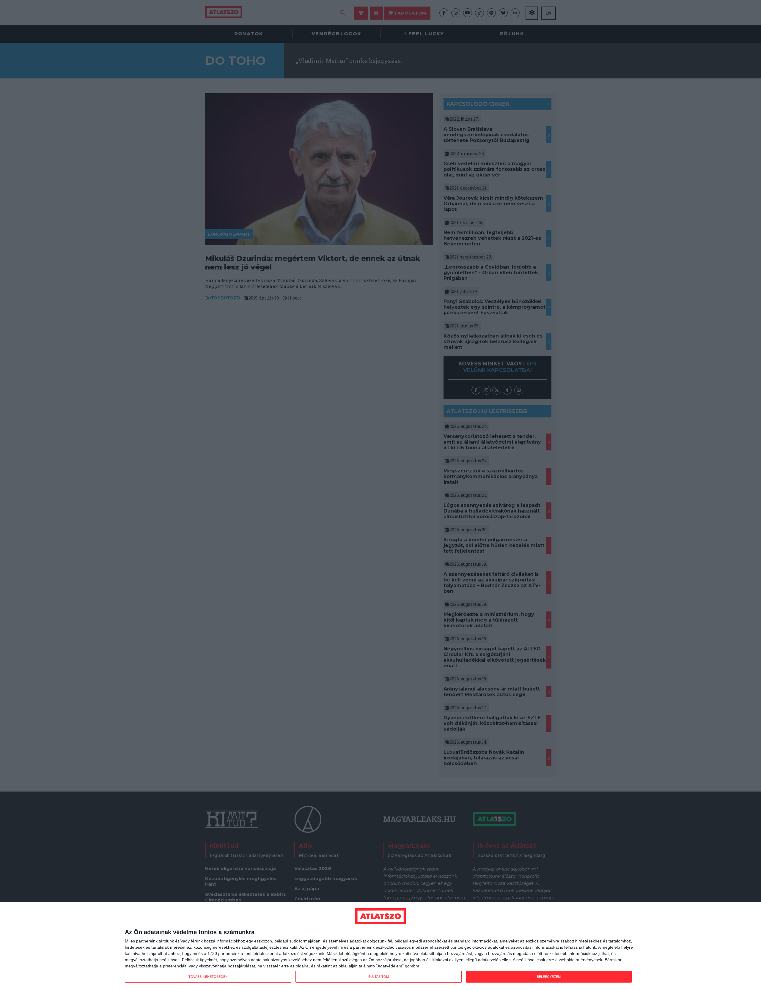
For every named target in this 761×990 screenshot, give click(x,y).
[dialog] (380, 946)
